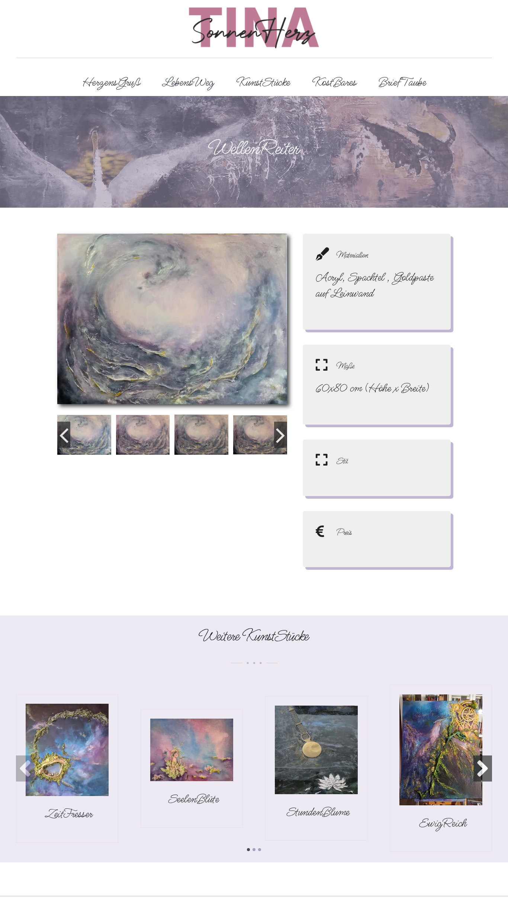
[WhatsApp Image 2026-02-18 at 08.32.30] (440, 700)
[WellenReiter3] (260, 434)
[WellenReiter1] (143, 435)
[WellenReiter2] (201, 435)
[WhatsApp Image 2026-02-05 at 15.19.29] (316, 711)
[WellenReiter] (84, 435)
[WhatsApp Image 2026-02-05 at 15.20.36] (191, 724)
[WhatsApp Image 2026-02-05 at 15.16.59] (67, 710)
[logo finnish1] (254, 13)
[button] (63, 435)
